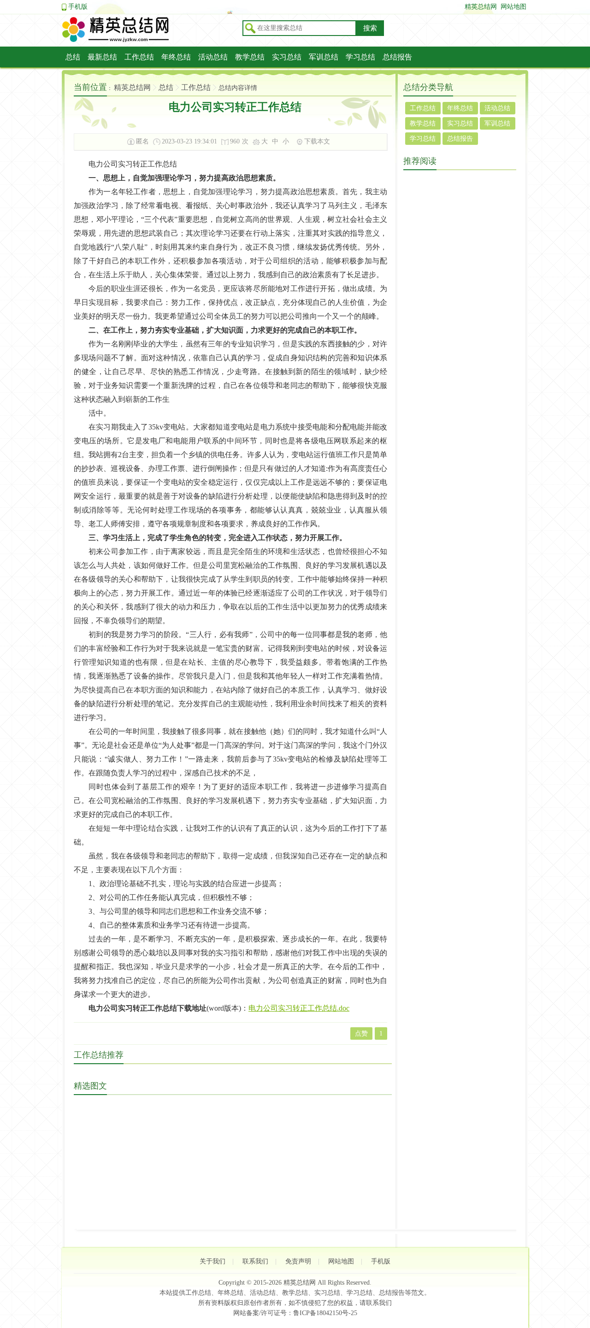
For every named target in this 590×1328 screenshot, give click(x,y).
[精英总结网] (149, 40)
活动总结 (213, 57)
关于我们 (212, 1261)
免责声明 (298, 1261)
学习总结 (360, 57)
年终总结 (176, 57)
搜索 (370, 28)
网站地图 (513, 6)
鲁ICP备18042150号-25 (325, 1313)
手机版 (78, 6)
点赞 (361, 1033)
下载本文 (317, 141)
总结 (72, 57)
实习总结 (286, 57)
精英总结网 (481, 6)
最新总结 (102, 57)
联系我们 (255, 1261)
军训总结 (323, 57)
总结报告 (397, 57)
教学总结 (250, 57)
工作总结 (139, 57)
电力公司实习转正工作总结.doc (298, 1008)
